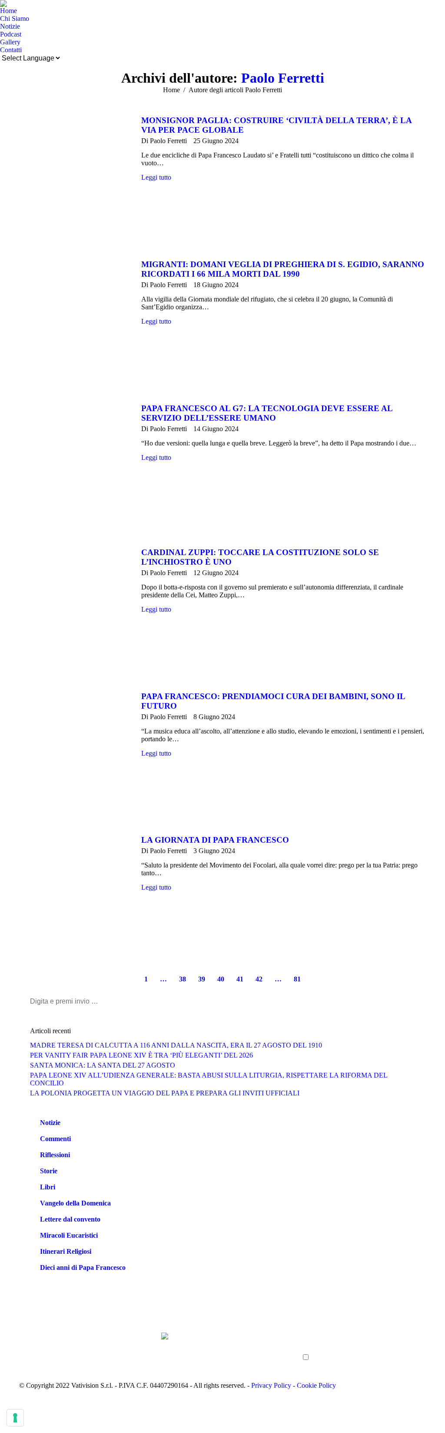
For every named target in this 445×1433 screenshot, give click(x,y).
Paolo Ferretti (282, 78)
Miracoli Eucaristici (69, 1235)
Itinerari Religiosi (65, 1251)
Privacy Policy (271, 1385)
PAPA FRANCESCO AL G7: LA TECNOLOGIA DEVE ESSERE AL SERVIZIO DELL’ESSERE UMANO (266, 413)
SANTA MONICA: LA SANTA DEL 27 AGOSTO (102, 1065)
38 (182, 979)
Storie (48, 1171)
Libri (47, 1187)
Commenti (55, 1138)
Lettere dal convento (70, 1219)
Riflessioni (55, 1154)
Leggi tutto (156, 177)
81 (297, 979)
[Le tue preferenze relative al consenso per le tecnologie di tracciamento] (15, 1418)
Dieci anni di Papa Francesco (83, 1267)
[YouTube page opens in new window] (51, 1352)
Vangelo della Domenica (75, 1203)
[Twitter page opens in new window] (38, 1352)
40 (220, 979)
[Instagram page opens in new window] (77, 1352)
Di (164, 140)
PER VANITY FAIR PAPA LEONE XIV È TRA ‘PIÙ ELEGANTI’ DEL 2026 (141, 1055)
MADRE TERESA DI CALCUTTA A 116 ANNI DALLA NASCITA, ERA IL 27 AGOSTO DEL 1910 (176, 1045)
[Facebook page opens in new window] (25, 1352)
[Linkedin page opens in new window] (64, 1352)
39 (201, 979)
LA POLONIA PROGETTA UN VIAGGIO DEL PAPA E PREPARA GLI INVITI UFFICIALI (164, 1093)
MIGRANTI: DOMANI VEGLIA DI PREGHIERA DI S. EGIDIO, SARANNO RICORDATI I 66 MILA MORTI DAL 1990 (282, 269)
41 (239, 979)
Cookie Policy (316, 1385)
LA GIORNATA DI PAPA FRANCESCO (215, 839)
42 (259, 979)
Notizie (50, 1122)
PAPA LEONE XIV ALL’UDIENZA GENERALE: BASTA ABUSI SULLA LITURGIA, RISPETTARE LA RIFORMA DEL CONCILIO (208, 1079)
